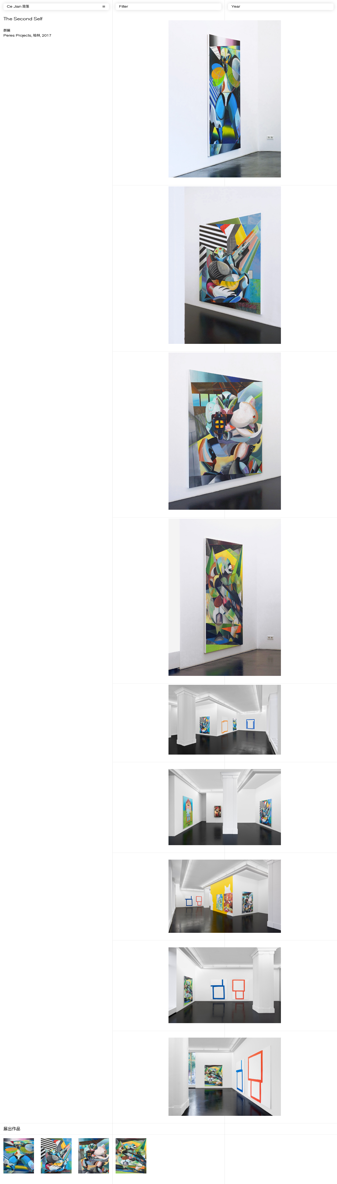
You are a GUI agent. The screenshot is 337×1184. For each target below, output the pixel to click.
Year (235, 6)
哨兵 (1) (8, 1177)
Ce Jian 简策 (18, 6)
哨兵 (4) (120, 1177)
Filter (123, 6)
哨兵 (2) (45, 1177)
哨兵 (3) (83, 1177)
